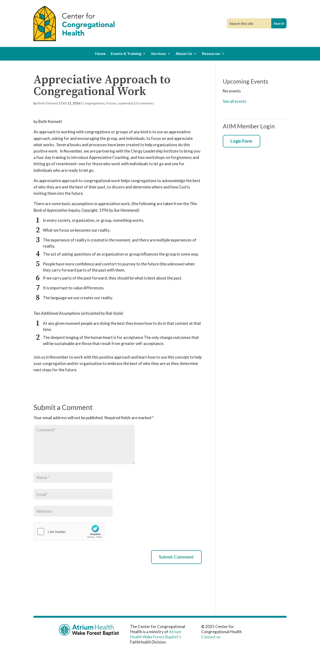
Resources (211, 54)
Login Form (241, 141)
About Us (184, 54)
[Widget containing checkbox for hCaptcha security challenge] (68, 531)
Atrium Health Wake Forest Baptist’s (155, 634)
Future (111, 103)
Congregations (94, 103)
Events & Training (126, 54)
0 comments (145, 103)
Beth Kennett (48, 103)
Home (100, 54)
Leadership (125, 103)
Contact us (210, 636)
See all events (234, 101)
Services (158, 54)
